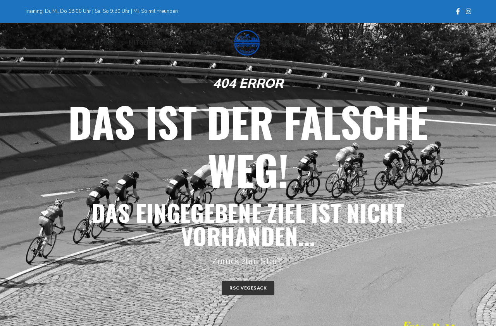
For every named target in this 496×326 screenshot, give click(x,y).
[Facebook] (458, 11)
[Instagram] (468, 11)
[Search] (464, 42)
